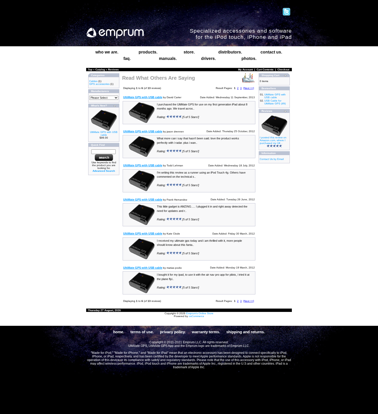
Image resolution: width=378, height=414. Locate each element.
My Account (245, 69)
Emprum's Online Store (199, 313)
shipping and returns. (245, 332)
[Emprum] (115, 33)
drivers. (208, 58)
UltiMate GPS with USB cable (104, 133)
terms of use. (142, 332)
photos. (248, 58)
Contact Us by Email (272, 159)
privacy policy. (173, 332)
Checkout (283, 69)
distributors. (230, 52)
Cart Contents (265, 69)
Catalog (100, 69)
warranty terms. (206, 332)
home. (118, 332)
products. (148, 52)
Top (90, 69)
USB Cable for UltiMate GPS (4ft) (275, 102)
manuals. (168, 58)
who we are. (106, 52)
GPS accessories (99, 84)
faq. (127, 58)
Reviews (113, 69)
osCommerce (196, 316)
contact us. (271, 52)
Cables (93, 81)
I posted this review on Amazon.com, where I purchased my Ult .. (273, 140)
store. (189, 52)
